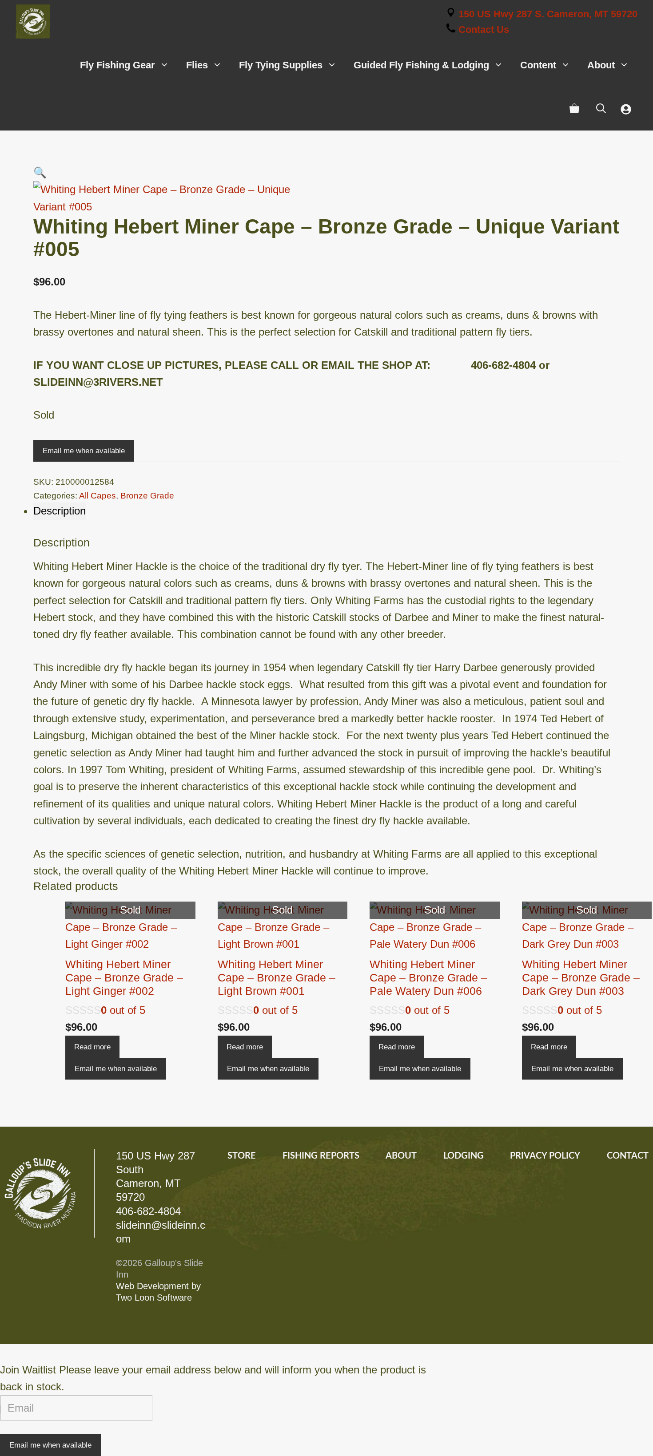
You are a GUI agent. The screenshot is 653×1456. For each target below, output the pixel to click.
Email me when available (84, 451)
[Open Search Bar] (601, 109)
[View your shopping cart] (574, 109)
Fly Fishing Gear (117, 65)
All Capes (97, 495)
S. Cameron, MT (547, 14)
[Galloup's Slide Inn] (33, 22)
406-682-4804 (148, 1211)
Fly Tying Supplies (281, 65)
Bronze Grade (147, 495)
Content (538, 65)
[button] (40, 172)
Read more (92, 1047)
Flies (197, 65)
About (601, 65)
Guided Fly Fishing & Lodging (421, 65)
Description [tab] (59, 511)
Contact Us (482, 29)
